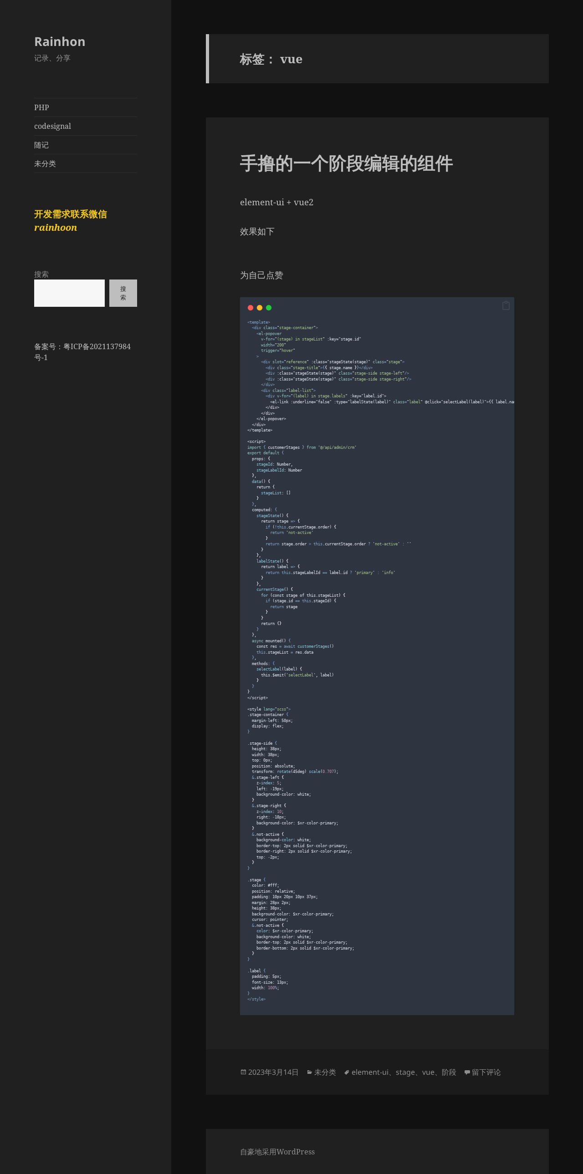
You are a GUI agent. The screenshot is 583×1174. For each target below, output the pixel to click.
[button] (506, 306)
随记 (41, 145)
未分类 (45, 163)
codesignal (52, 126)
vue (428, 1072)
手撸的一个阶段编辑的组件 (346, 162)
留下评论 (486, 1072)
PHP (41, 107)
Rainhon (60, 41)
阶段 (449, 1072)
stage (405, 1072)
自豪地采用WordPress (277, 1152)
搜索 (41, 274)
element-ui (370, 1072)
